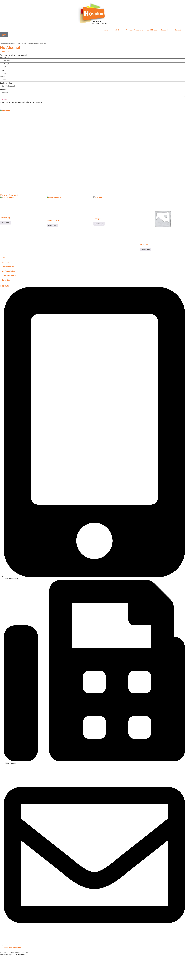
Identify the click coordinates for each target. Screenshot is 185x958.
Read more (6, 223)
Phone (3, 70)
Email (2, 76)
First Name (4, 57)
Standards (164, 30)
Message (3, 89)
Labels (117, 30)
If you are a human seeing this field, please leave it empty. (21, 102)
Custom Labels (10, 43)
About (106, 30)
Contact (178, 30)
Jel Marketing (21, 954)
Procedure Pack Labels (134, 30)
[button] (181, 112)
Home (2, 43)
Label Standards (8, 267)
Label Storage (152, 30)
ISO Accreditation (8, 271)
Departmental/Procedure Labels (27, 43)
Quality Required (6, 83)
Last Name (4, 64)
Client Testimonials (9, 275)
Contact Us (6, 280)
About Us (5, 262)
